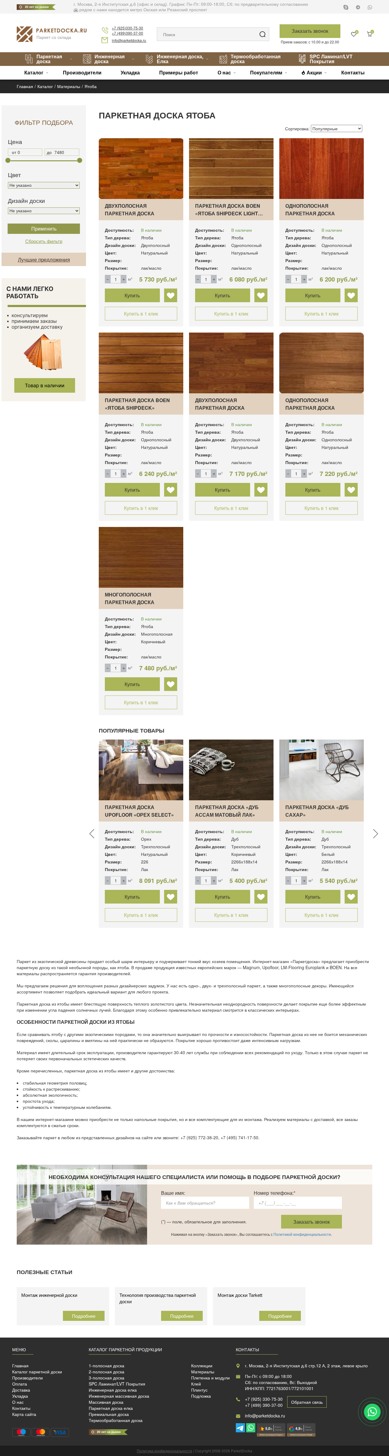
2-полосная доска (106, 1372)
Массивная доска (106, 1402)
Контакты (353, 72)
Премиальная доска (109, 1414)
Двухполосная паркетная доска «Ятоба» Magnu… (220, 408)
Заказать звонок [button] (310, 30)
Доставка (21, 1390)
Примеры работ (178, 72)
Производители (82, 72)
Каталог (33, 72)
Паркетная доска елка (111, 1408)
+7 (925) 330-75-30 (264, 1399)
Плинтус (199, 1390)
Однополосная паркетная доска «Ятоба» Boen (310, 408)
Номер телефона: (274, 1192)
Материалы (202, 1372)
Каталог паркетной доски (37, 1372)
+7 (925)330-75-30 (127, 27)
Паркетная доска (49, 59)
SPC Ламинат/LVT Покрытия (331, 59)
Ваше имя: (173, 1192)
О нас (224, 72)
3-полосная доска (106, 1378)
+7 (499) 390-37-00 (264, 1405)
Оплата (19, 1384)
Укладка (130, 72)
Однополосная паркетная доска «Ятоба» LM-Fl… (310, 213)
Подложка (201, 1396)
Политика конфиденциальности (164, 1450)
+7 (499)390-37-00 (127, 33)
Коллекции (201, 1365)
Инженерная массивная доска (119, 1396)
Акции (314, 72)
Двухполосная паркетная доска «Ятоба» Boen (129, 213)
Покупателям (266, 72)
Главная (20, 1365)
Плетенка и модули (210, 1378)
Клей (196, 1384)
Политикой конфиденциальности (302, 1234)
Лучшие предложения (44, 259)
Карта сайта (24, 1414)
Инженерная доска (110, 59)
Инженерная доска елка (113, 1390)
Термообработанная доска (256, 59)
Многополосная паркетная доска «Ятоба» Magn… (129, 602)
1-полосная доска (106, 1365)
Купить (132, 295)
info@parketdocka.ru (129, 40)
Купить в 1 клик (141, 313)
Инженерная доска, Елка (180, 59)
